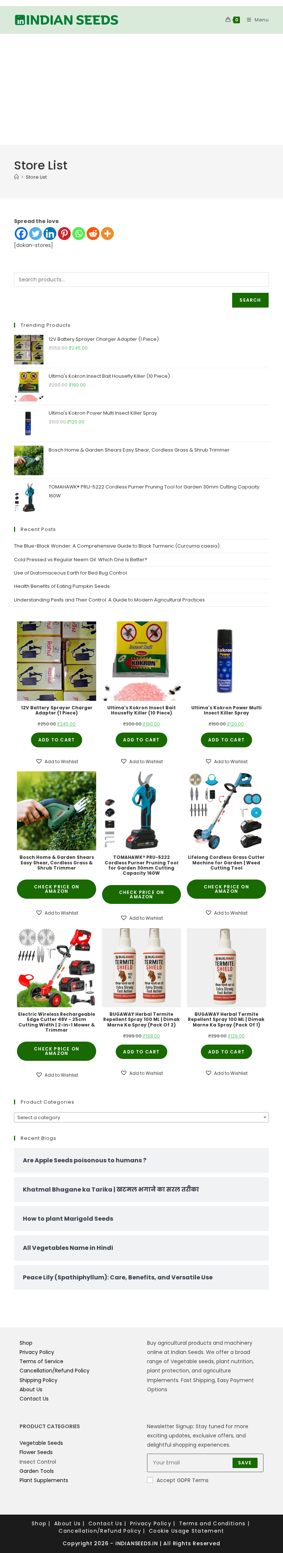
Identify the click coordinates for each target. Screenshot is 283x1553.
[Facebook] (21, 233)
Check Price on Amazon (56, 889)
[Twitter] (35, 233)
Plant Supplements (44, 1480)
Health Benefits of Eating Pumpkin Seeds (62, 586)
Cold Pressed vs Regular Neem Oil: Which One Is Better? (80, 559)
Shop (26, 1343)
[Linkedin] (49, 233)
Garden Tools (37, 1471)
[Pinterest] (64, 233)
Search (250, 300)
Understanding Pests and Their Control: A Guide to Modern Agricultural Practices (109, 599)
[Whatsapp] (78, 233)
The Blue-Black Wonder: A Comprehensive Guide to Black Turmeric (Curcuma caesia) (117, 545)
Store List (36, 177)
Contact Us (34, 1398)
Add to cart (56, 740)
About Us (31, 1389)
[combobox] (141, 1117)
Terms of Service (41, 1361)
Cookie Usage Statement (186, 1531)
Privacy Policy (37, 1352)
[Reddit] (93, 233)
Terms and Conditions (212, 1523)
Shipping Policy (38, 1380)
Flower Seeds (36, 1452)
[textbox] (141, 1118)
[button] (56, 761)
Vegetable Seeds (41, 1443)
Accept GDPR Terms (183, 1480)
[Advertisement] (141, 89)
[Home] (16, 177)
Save (245, 1463)
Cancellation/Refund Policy (55, 1370)
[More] (107, 233)
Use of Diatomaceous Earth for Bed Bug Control (70, 572)
